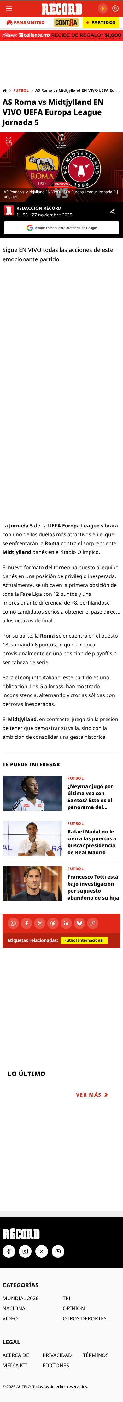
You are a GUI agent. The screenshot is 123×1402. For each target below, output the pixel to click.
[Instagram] (25, 1251)
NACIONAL (15, 1308)
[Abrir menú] (9, 8)
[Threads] (53, 923)
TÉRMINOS (96, 1355)
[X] (39, 923)
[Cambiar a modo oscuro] (103, 8)
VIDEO (10, 1318)
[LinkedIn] (66, 923)
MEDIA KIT (15, 1365)
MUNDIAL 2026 (20, 1298)
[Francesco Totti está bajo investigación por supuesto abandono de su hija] (61, 883)
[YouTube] (58, 1251)
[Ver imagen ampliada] (61, 167)
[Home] (5, 90)
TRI (66, 1298)
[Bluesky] (79, 923)
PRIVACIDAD (57, 1355)
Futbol (21, 90)
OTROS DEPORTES (85, 1318)
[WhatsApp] (13, 923)
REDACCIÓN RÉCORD (38, 208)
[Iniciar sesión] (115, 8)
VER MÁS (89, 1094)
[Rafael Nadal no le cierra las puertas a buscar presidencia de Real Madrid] (61, 838)
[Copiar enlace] (92, 923)
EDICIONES (56, 1365)
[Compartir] (112, 212)
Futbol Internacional (84, 940)
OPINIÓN (74, 1308)
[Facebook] (26, 923)
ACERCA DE (16, 1355)
